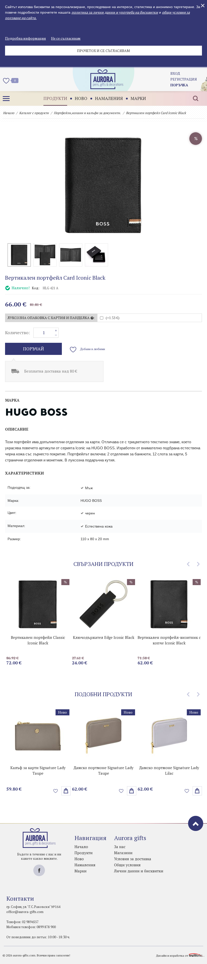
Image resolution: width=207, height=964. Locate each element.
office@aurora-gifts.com (24, 911)
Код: (35, 288)
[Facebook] (39, 870)
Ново (81, 98)
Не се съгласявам (66, 38)
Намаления (109, 98)
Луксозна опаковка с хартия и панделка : (51, 317)
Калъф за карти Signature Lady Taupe (38, 770)
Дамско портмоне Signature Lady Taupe (104, 770)
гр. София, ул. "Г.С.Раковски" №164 (33, 906)
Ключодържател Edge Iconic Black (103, 637)
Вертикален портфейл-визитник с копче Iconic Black (169, 640)
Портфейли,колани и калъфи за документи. (87, 113)
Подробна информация (25, 38)
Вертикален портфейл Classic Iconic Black (38, 640)
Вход (175, 73)
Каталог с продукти (34, 113)
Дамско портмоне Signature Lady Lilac (169, 770)
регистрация (183, 79)
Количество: (17, 332)
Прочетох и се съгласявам (103, 50)
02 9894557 (30, 922)
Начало (8, 113)
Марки (138, 98)
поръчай (33, 349)
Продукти (55, 98)
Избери (66, 790)
